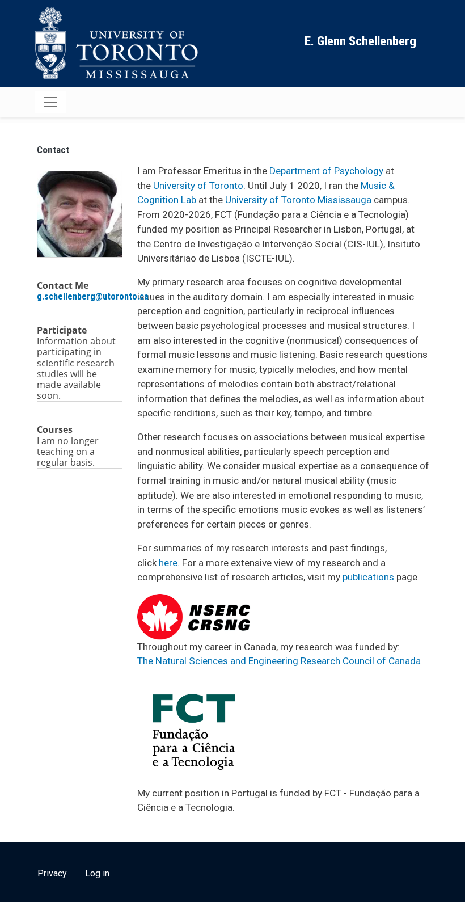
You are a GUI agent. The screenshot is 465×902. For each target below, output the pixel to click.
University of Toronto (198, 185)
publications (368, 577)
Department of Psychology (326, 170)
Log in (97, 873)
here (168, 562)
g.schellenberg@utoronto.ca (94, 296)
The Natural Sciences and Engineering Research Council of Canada (279, 661)
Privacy (52, 873)
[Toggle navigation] (50, 102)
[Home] (119, 43)
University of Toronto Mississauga (298, 199)
